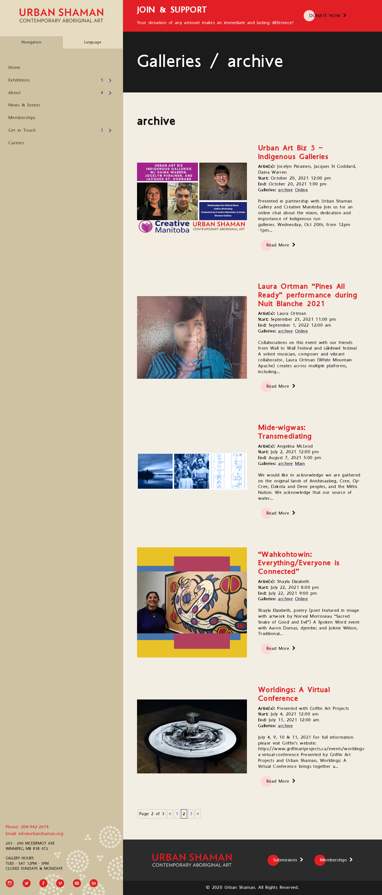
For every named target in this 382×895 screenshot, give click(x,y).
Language (92, 42)
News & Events (24, 105)
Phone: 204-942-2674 (27, 827)
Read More (278, 245)
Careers (16, 143)
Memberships (21, 117)
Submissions (285, 860)
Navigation (31, 42)
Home (14, 67)
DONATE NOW (324, 15)
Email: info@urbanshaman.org (34, 834)
